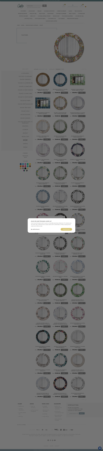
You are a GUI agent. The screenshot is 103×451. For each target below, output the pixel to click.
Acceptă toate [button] (66, 229)
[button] (35, 229)
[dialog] (51, 225)
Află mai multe (39, 226)
